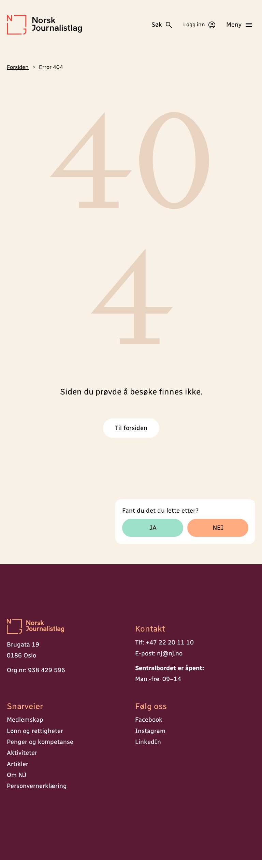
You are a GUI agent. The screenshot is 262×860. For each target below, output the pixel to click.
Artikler (17, 764)
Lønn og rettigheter (35, 731)
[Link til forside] (44, 24)
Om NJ (16, 775)
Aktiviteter (22, 753)
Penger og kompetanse (40, 742)
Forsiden (18, 67)
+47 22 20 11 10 (170, 642)
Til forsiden (131, 428)
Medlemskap (25, 719)
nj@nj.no (170, 653)
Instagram (150, 731)
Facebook (148, 719)
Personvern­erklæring (37, 786)
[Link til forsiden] (67, 627)
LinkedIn (148, 742)
